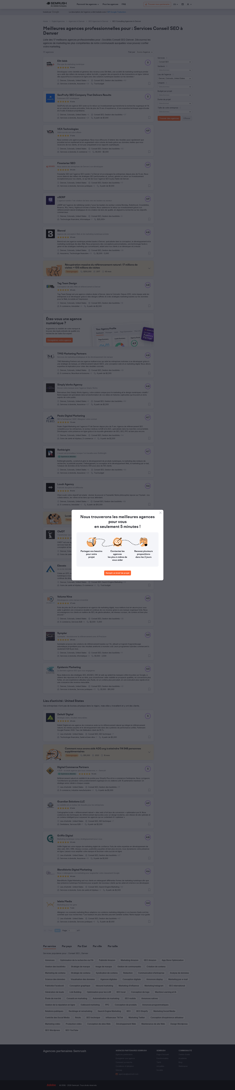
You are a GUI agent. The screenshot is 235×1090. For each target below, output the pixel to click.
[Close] (160, 513)
